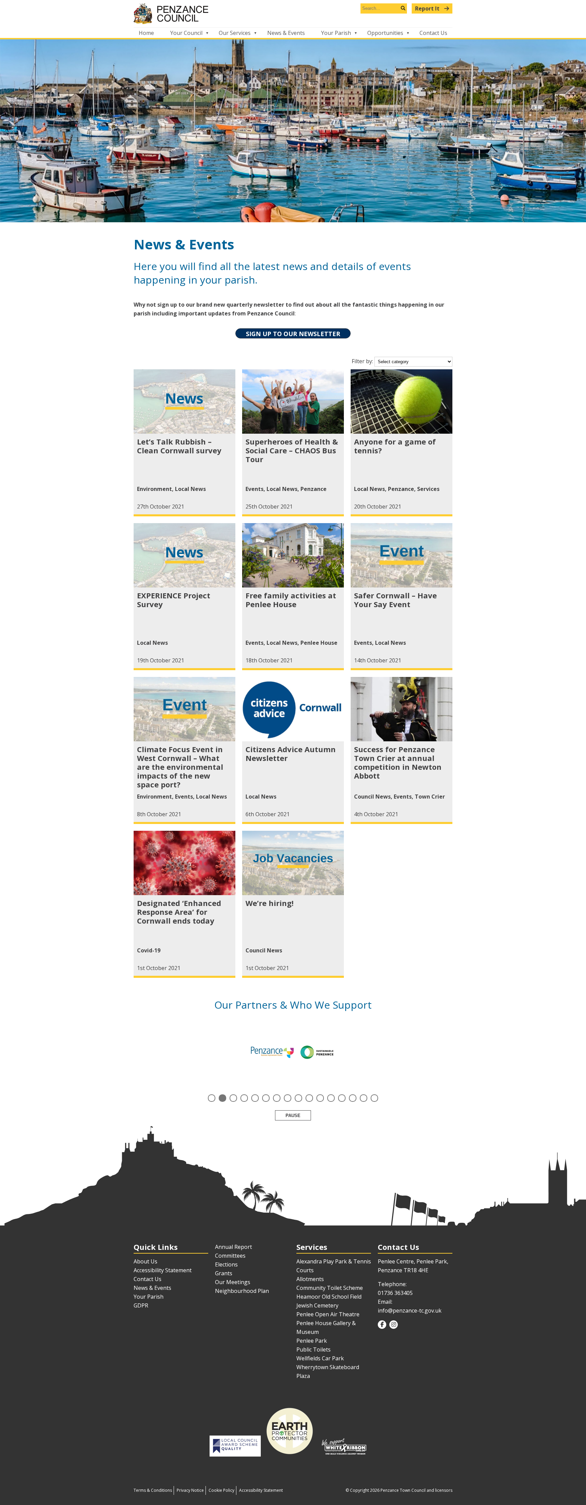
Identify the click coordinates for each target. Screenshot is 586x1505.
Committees (230, 1255)
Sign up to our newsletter (293, 334)
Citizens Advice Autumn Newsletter (291, 753)
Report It (428, 8)
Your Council (186, 33)
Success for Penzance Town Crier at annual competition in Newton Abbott (398, 762)
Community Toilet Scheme (329, 1288)
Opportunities (385, 33)
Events (254, 489)
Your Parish (336, 33)
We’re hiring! (270, 903)
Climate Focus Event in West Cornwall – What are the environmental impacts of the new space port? (180, 766)
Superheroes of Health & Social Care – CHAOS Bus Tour (292, 450)
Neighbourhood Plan (242, 1291)
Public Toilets (313, 1349)
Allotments (310, 1279)
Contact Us (433, 33)
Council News (372, 796)
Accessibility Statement (163, 1270)
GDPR (141, 1305)
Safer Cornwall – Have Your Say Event (395, 599)
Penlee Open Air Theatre (327, 1314)
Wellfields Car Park (320, 1358)
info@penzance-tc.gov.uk (410, 1310)
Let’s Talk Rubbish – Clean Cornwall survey (179, 445)
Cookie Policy (221, 1490)
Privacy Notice (190, 1490)
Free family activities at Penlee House (291, 599)
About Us (145, 1261)
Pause (293, 1115)
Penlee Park (311, 1340)
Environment (154, 489)
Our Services (235, 33)
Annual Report (233, 1247)
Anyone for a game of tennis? (395, 445)
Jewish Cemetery (317, 1305)
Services (428, 489)
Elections (226, 1264)
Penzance (313, 489)
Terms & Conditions (153, 1490)
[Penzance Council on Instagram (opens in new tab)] (393, 1324)
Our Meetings (232, 1282)
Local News (190, 489)
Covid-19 (148, 950)
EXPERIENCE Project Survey (173, 599)
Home (146, 33)
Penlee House (318, 642)
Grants (223, 1273)
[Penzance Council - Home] (293, 13)
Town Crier (430, 796)
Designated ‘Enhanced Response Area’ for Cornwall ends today (179, 912)
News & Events (286, 33)
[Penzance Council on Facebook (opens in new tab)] (382, 1324)
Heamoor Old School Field (329, 1296)
